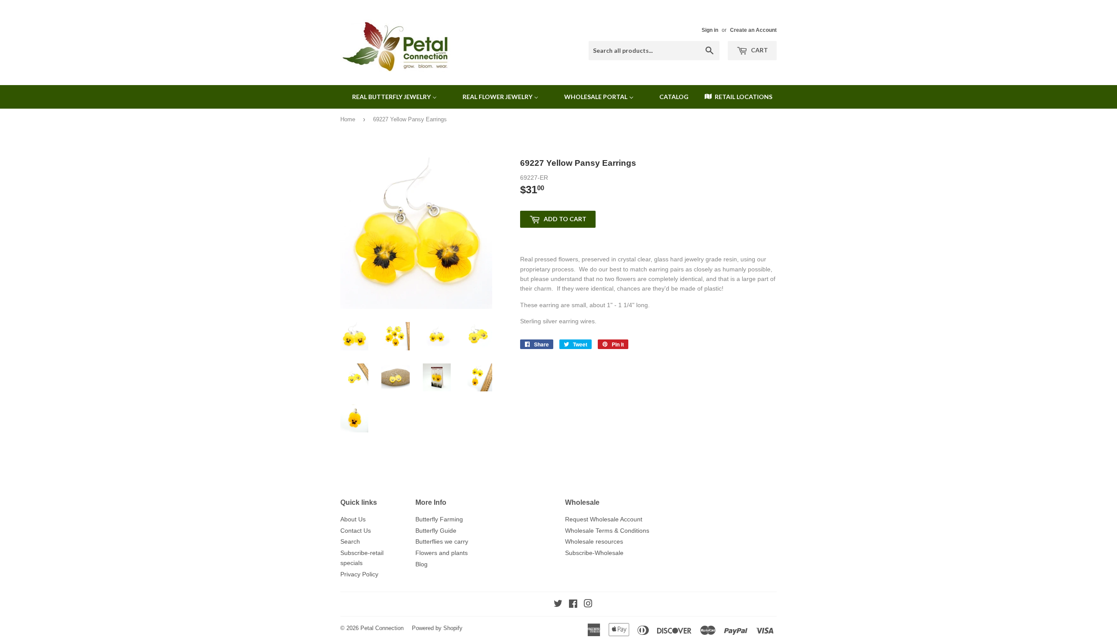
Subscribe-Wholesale (594, 552)
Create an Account (753, 30)
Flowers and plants (441, 552)
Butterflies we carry (441, 541)
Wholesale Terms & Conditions (607, 530)
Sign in (710, 30)
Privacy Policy (359, 574)
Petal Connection (382, 628)
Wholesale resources (594, 541)
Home (347, 119)
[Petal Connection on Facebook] (573, 604)
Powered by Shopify (437, 628)
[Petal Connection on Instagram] (588, 604)
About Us (353, 519)
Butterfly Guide (435, 530)
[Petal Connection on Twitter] (558, 604)
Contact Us (355, 530)
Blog (421, 564)
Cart (759, 50)
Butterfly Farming (439, 519)
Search (350, 541)
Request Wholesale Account (603, 519)
